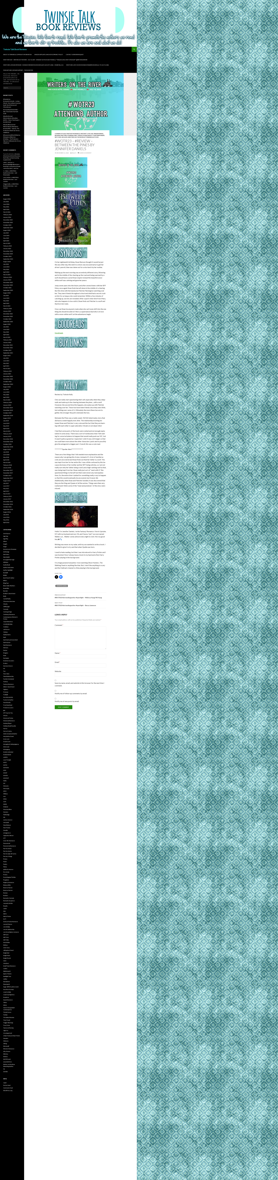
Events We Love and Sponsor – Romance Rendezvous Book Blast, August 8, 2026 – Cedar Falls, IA (33, 65)
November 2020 (8, 379)
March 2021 (6, 368)
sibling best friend (8, 950)
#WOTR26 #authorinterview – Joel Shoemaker (10, 173)
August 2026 (7, 199)
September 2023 (8, 290)
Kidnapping (6, 749)
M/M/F (5, 773)
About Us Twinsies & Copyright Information (17, 54)
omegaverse (7, 833)
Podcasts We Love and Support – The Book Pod (18, 70)
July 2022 (6, 327)
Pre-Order (6, 872)
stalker (5, 979)
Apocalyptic (6, 557)
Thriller (5, 1015)
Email (57, 662)
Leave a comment (85, 153)
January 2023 (7, 311)
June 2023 (6, 298)
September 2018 (8, 447)
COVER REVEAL (7, 624)
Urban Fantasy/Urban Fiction (11, 1036)
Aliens (5, 541)
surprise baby (7, 992)
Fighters (5, 689)
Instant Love (85, 133)
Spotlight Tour (7, 976)
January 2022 (7, 342)
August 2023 (7, 293)
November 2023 (8, 285)
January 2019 (7, 436)
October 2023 (7, 287)
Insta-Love (6, 739)
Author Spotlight (8, 570)
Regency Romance (8, 882)
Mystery (5, 812)
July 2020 (6, 389)
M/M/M (5, 775)
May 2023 (6, 301)
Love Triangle (7, 760)
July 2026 (6, 201)
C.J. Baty (5, 171)
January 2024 (7, 280)
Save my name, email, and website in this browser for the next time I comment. (79, 684)
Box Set (5, 591)
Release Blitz (7, 885)
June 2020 (6, 392)
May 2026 (6, 207)
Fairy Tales (6, 674)
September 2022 (8, 321)
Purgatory (6, 880)
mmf (4, 801)
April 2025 (6, 241)
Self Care (5, 934)
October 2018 (7, 444)
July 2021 (6, 358)
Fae (4, 671)
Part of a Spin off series (9, 854)
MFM (4, 791)
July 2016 (6, 514)
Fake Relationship (8, 676)
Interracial (6, 747)
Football (5, 694)
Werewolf (6, 1046)
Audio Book (6, 565)
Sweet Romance (8, 1000)
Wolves (64, 137)
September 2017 (8, 478)
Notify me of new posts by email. (67, 701)
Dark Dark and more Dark (10, 640)
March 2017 (6, 494)
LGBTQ (5, 757)
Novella (5, 830)
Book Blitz (6, 588)
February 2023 (7, 308)
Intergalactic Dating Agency (11, 744)
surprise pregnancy (8, 994)
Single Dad (6, 953)
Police (5, 867)
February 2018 (7, 465)
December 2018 (8, 439)
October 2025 (7, 225)
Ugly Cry (5, 1030)
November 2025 (8, 222)
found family (7, 702)
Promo (5, 874)
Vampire (5, 1038)
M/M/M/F (6, 778)
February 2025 (7, 246)
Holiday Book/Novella (9, 726)
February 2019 (7, 434)
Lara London (6, 177)
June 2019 (6, 423)
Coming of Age (60, 133)
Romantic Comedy (8, 898)
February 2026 (7, 214)
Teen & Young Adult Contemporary (90, 135)
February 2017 (7, 496)
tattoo (5, 1005)
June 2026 (6, 204)
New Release (7, 825)
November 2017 (8, 473)
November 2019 (8, 410)
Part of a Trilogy (7, 856)
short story (6, 947)
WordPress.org (7, 1090)
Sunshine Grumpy (8, 989)
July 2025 (6, 233)
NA (92, 133)
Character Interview (9, 601)
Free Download (7, 705)
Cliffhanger (6, 606)
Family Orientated (8, 679)
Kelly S (74, 153)
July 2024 (6, 264)
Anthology (6, 552)
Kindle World (7, 754)
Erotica (5, 663)
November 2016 (8, 504)
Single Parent (7, 958)
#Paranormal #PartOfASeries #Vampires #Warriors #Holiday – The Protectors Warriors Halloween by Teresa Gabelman (12, 139)
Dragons (5, 653)
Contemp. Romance (9, 614)
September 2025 (8, 227)
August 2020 (7, 387)
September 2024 (8, 259)
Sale (4, 911)
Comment (59, 625)
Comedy (5, 609)
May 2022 (6, 332)
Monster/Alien (7, 809)
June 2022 (6, 329)
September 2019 (8, 415)
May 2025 (6, 238)
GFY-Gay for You (8, 713)
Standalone (72, 135)
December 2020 (8, 376)
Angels (5, 544)
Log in (5, 1082)
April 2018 (6, 460)
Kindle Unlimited (8, 752)
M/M (4, 770)
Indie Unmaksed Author (10, 734)
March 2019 (6, 431)
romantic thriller (8, 903)
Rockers (5, 895)
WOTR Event (7, 1059)
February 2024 (7, 277)
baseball (5, 572)
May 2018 (6, 457)
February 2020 (7, 402)
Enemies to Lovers (8, 661)
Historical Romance (9, 721)
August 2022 (7, 324)
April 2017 (6, 491)
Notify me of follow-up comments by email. (71, 693)
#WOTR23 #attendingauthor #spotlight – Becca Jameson (75, 604)
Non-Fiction (6, 827)
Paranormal (98, 133)
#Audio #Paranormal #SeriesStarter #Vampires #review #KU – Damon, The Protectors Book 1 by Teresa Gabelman (11, 128)
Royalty (5, 906)
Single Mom (6, 955)
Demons (5, 647)
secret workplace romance (11, 932)
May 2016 (6, 520)
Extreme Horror (8, 666)
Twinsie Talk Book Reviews (15, 49)
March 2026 (6, 212)
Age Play (5, 539)
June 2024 (6, 267)
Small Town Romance (9, 966)
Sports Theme (7, 974)
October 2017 (7, 475)
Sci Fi (4, 919)
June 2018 (6, 454)
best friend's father (8, 578)
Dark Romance (7, 645)
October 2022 (7, 319)
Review (57, 135)
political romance (8, 869)
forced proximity (8, 697)
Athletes (5, 562)
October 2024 (7, 256)
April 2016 (6, 522)
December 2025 (8, 220)
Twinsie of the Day (8, 1028)
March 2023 (6, 306)
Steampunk (6, 984)
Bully (4, 596)
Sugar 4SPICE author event (11, 987)
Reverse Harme (7, 890)
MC (4, 783)
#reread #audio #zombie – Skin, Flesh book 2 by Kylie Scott (11, 111)
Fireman (5, 692)
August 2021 (7, 355)
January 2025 (7, 248)
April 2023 (6, 303)
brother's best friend (9, 593)
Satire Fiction (7, 916)
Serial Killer (6, 942)
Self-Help (6, 940)
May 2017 (6, 488)
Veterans (6, 1041)
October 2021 (7, 350)
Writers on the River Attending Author (83, 137)
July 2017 (6, 483)
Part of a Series (7, 851)
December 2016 (8, 501)
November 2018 (8, 441)
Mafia (5, 781)
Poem (5, 861)
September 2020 (8, 384)
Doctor (5, 650)
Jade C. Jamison (7, 162)
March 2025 (6, 243)
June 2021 (6, 361)
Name (57, 653)
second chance (7, 924)
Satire (5, 914)
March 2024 (6, 274)
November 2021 (8, 347)
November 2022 (8, 316)
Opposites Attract (8, 835)
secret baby (6, 927)
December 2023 (8, 282)
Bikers (5, 580)
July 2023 (6, 295)
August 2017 (7, 481)
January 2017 (7, 499)
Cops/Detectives (8, 621)
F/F (4, 668)
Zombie (5, 1071)
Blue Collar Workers (9, 586)
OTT (4, 838)
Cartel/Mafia (7, 599)
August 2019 (7, 418)
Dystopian (6, 658)
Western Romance (8, 1049)
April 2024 (6, 272)
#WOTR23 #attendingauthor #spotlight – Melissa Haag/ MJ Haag (78, 596)
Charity (5, 604)
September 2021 (8, 353)
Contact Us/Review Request (75, 54)
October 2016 (7, 507)
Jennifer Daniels (62, 586)
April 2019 (6, 428)
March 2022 (6, 337)
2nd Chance (6, 533)
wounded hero (7, 1062)
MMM (5, 804)
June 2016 (6, 517)
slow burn (6, 963)
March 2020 (6, 400)
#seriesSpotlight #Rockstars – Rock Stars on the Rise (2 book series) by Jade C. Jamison (11, 166)
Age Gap (5, 536)
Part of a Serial (7, 848)
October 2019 (7, 413)
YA (4, 1069)
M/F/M (5, 765)
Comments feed (8, 1088)
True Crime (6, 1025)
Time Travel (6, 1020)
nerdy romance (7, 820)
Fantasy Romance (73, 133)
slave (4, 961)
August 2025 (7, 230)
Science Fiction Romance (10, 921)
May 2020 (6, 394)
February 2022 (7, 340)
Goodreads (59, 333)
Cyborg (5, 632)
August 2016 (7, 512)
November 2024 (8, 254)
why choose (6, 1051)
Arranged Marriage (8, 559)
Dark (4, 637)
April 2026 (6, 209)
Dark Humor (6, 642)
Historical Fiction (8, 718)
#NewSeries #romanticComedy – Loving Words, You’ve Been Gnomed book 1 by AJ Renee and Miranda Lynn (12, 103)
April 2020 (6, 397)
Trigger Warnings (8, 1022)
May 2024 (6, 269)
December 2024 (8, 251)
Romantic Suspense (9, 901)
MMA (5, 799)
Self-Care (6, 937)
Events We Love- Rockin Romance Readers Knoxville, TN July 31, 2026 (87, 65)
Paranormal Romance (9, 846)
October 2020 (7, 381)
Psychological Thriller (9, 877)
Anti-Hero (6, 554)
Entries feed (6, 1085)
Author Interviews (8, 567)
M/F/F (5, 762)
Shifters (63, 135)
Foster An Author (8, 700)
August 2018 (7, 449)
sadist (5, 908)
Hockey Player (7, 723)
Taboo (5, 1002)
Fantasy (5, 681)
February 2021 (7, 371)
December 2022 (8, 314)
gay (4, 710)
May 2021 (6, 363)
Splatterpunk (7, 971)
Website (58, 671)
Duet (4, 655)
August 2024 (7, 261)
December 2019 (8, 407)
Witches (58, 137)
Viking (5, 1043)
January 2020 (7, 405)
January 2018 (7, 467)
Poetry (5, 864)
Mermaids (6, 788)
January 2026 (7, 217)
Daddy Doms (7, 634)
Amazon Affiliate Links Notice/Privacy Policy (48, 54)
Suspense (6, 997)
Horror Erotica (7, 731)
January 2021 (7, 374)
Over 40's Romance (9, 841)
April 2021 (6, 366)
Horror (5, 728)
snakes (5, 968)
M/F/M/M (6, 767)
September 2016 (8, 509)
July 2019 (6, 421)
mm (4, 796)
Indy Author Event (8, 736)
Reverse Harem (7, 887)
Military (5, 794)
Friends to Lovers (8, 707)
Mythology (6, 814)
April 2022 (6, 334)
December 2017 (8, 470)
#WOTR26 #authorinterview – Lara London (10, 179)
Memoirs (6, 786)
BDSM (5, 575)
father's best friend (8, 687)
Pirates (5, 859)
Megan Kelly (6, 184)
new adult (6, 822)
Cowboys (6, 627)
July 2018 (6, 452)
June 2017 (6, 486)
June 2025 (6, 235)
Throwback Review (8, 1017)
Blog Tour (6, 583)
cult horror (6, 629)
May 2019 (6, 426)
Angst (5, 546)
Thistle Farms (7, 1012)
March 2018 (6, 462)
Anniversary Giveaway (9, 549)
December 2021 (8, 345)
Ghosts (5, 715)
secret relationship (8, 929)
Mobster (5, 807)
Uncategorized (7, 1033)
